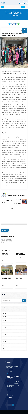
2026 (4, 313)
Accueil (9, 16)
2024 (4, 320)
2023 (4, 324)
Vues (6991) (9, 30)
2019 (4, 338)
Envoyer (4, 230)
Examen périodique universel (9, 389)
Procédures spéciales (9, 392)
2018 (4, 341)
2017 (4, 345)
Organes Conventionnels (10, 395)
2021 (4, 331)
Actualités (14, 16)
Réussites (16, 383)
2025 (4, 316)
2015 (4, 348)
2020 (4, 334)
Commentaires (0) (18, 30)
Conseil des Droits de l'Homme (10, 386)
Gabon (3, 30)
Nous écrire (7, 373)
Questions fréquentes (18, 381)
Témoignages (17, 385)
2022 (4, 327)
